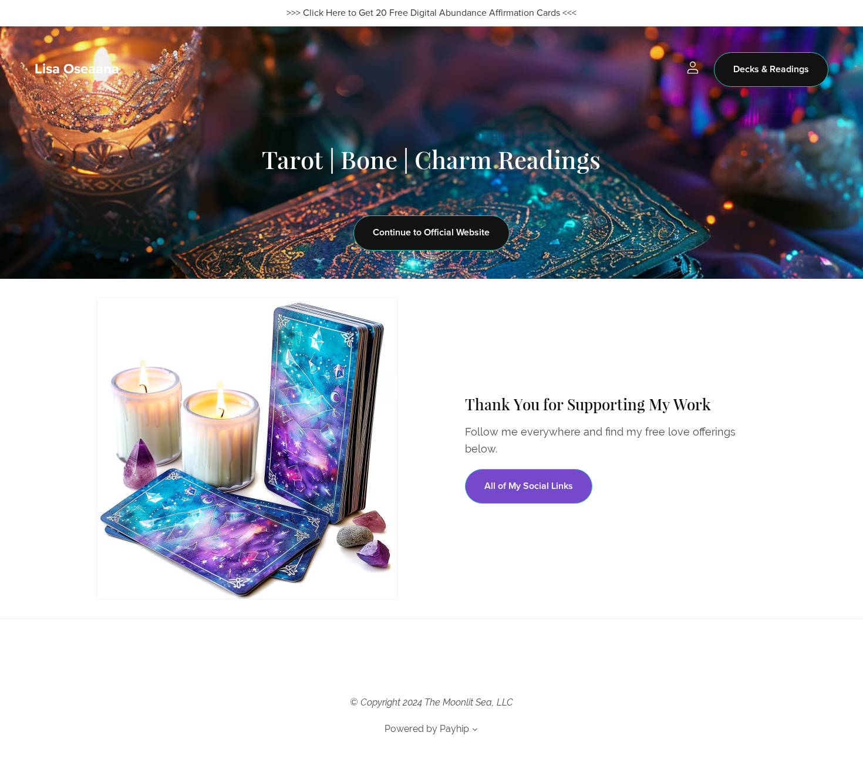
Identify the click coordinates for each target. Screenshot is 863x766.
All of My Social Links (528, 486)
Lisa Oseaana (77, 68)
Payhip (454, 728)
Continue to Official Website (431, 232)
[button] (474, 731)
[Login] (693, 66)
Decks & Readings (771, 69)
